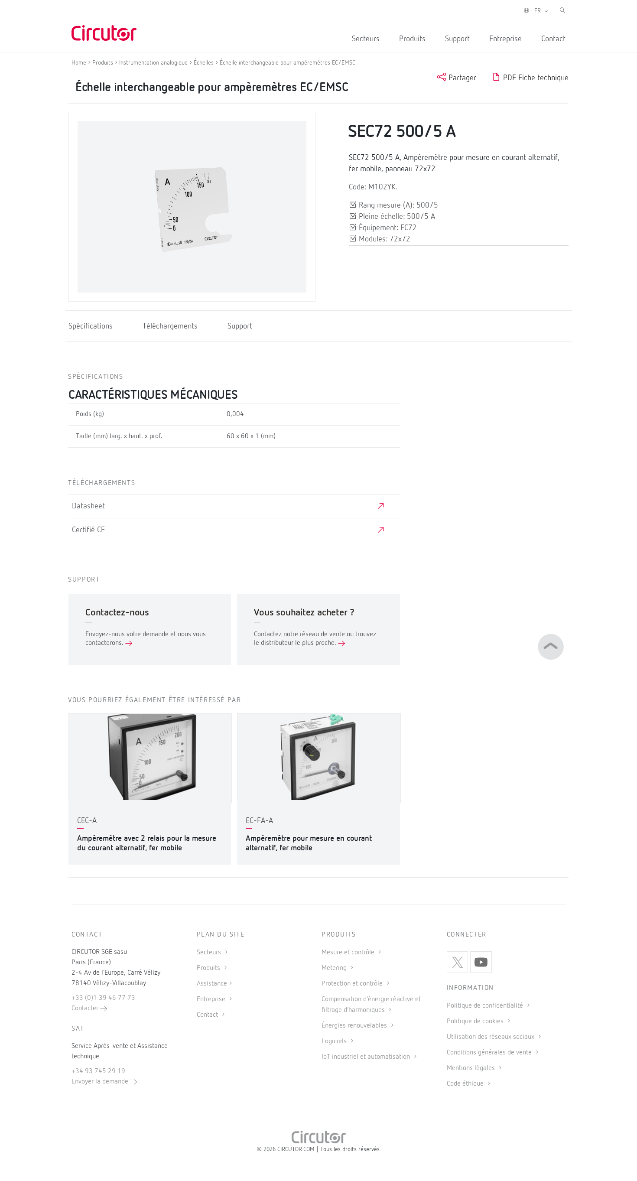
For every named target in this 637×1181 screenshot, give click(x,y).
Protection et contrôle (353, 983)
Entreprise (505, 39)
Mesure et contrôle (349, 952)
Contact (553, 39)
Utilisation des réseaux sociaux (491, 1037)
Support (457, 39)
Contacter (86, 1008)
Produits (412, 39)
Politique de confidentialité (486, 1005)
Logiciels (335, 1041)
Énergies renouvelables (355, 1025)
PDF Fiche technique (535, 78)
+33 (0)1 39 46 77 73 (103, 998)
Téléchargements (170, 326)
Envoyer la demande (101, 1081)
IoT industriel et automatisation (367, 1057)
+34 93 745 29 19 (98, 1071)
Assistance (212, 983)
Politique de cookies (476, 1021)
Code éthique (466, 1083)
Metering (335, 968)
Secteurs (366, 39)
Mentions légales (472, 1068)
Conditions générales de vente (490, 1052)
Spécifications (90, 326)
